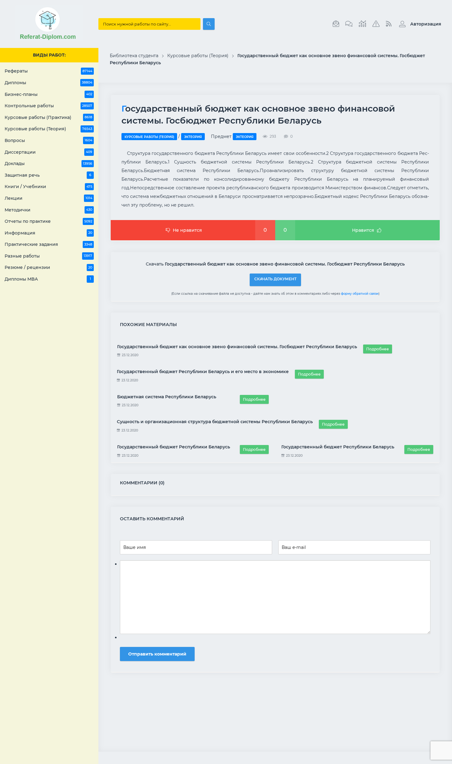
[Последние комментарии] (349, 24)
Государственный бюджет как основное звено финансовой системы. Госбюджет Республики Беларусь (237, 346)
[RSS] (389, 24)
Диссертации (48, 152)
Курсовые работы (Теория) (48, 129)
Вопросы (48, 140)
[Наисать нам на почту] (336, 24)
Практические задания (48, 244)
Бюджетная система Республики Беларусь (166, 397)
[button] (418, 24)
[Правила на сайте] (376, 24)
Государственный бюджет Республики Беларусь (173, 447)
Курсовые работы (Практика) (48, 117)
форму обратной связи (360, 294)
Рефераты (48, 71)
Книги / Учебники (48, 186)
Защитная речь (48, 175)
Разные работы (48, 256)
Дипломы (48, 82)
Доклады (48, 163)
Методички (48, 210)
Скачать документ (275, 279)
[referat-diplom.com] (49, 40)
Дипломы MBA (48, 279)
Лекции (48, 198)
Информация (48, 233)
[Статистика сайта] (362, 24)
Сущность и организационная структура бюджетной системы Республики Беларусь (215, 421)
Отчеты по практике (48, 221)
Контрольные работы (48, 105)
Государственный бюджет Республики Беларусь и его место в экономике (203, 371)
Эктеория (193, 137)
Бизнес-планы (48, 94)
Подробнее (377, 349)
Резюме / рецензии (48, 267)
